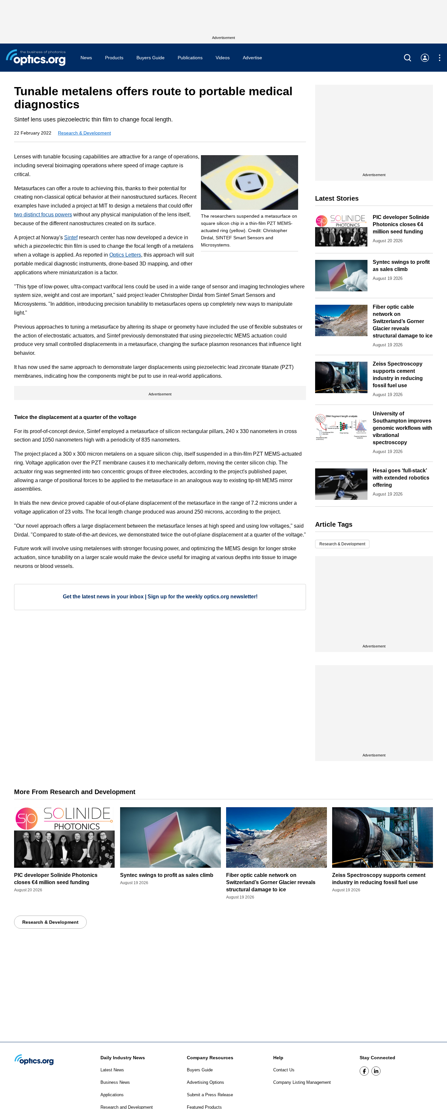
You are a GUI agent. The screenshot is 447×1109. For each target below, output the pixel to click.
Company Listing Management (302, 1082)
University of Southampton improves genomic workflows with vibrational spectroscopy (402, 428)
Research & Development (84, 133)
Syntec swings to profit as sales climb (166, 875)
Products (114, 57)
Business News (115, 1082)
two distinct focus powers (43, 214)
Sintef (71, 237)
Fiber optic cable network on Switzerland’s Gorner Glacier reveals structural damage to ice (403, 321)
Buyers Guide (150, 57)
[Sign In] (425, 58)
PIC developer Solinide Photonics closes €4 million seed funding (401, 224)
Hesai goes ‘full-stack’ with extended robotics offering (401, 478)
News (86, 57)
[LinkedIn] (376, 1071)
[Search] (407, 58)
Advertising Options (205, 1082)
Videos (223, 57)
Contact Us (284, 1069)
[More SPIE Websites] (440, 58)
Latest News (112, 1069)
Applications (112, 1094)
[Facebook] (364, 1071)
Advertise (252, 57)
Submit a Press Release (210, 1094)
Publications (190, 57)
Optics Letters (125, 255)
